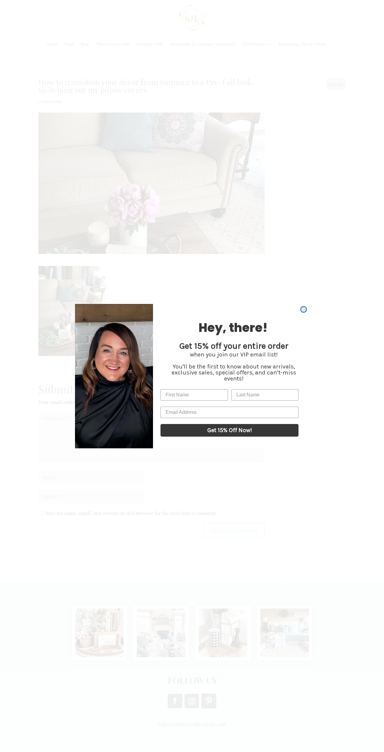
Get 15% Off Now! (229, 430)
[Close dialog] (304, 309)
